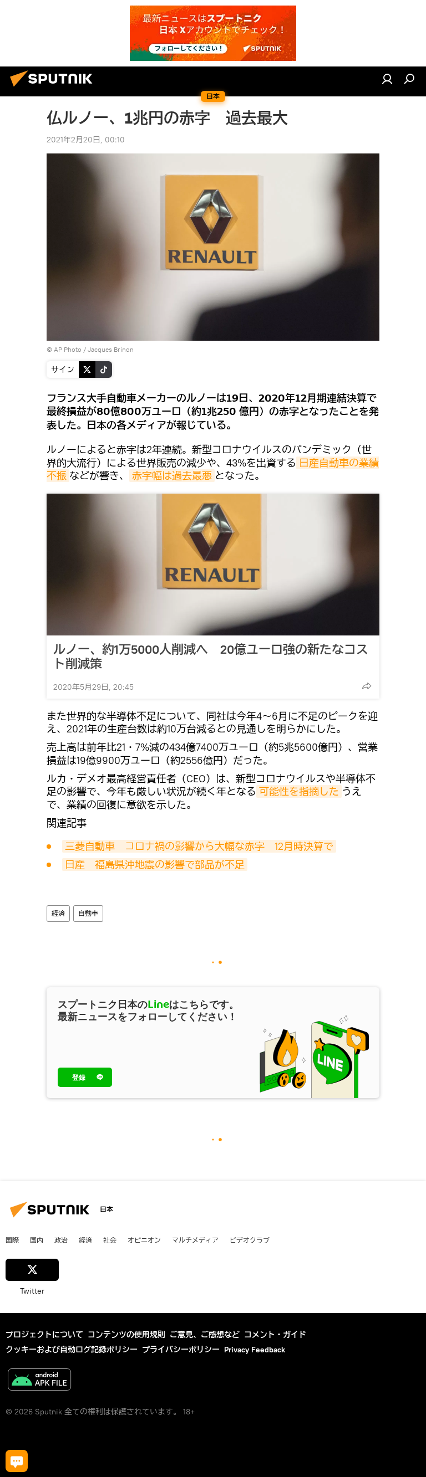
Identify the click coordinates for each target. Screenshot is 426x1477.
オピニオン (144, 1240)
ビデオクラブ (250, 1240)
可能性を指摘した (299, 791)
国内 (36, 1240)
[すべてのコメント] (17, 1461)
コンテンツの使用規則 (126, 1335)
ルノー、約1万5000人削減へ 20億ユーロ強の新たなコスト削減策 (210, 656)
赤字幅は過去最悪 (172, 475)
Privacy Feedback (254, 1350)
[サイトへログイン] (387, 79)
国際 (12, 1240)
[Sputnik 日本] (54, 88)
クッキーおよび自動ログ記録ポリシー (72, 1350)
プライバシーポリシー (181, 1350)
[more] (367, 686)
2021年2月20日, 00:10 (86, 140)
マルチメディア (195, 1240)
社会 (109, 1240)
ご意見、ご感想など (205, 1335)
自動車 (88, 913)
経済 (58, 913)
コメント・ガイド (275, 1335)
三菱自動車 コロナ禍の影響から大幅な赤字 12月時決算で (199, 846)
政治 (61, 1240)
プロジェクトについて (44, 1335)
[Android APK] (39, 1380)
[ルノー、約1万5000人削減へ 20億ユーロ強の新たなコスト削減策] (213, 564)
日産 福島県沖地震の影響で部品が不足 (155, 864)
